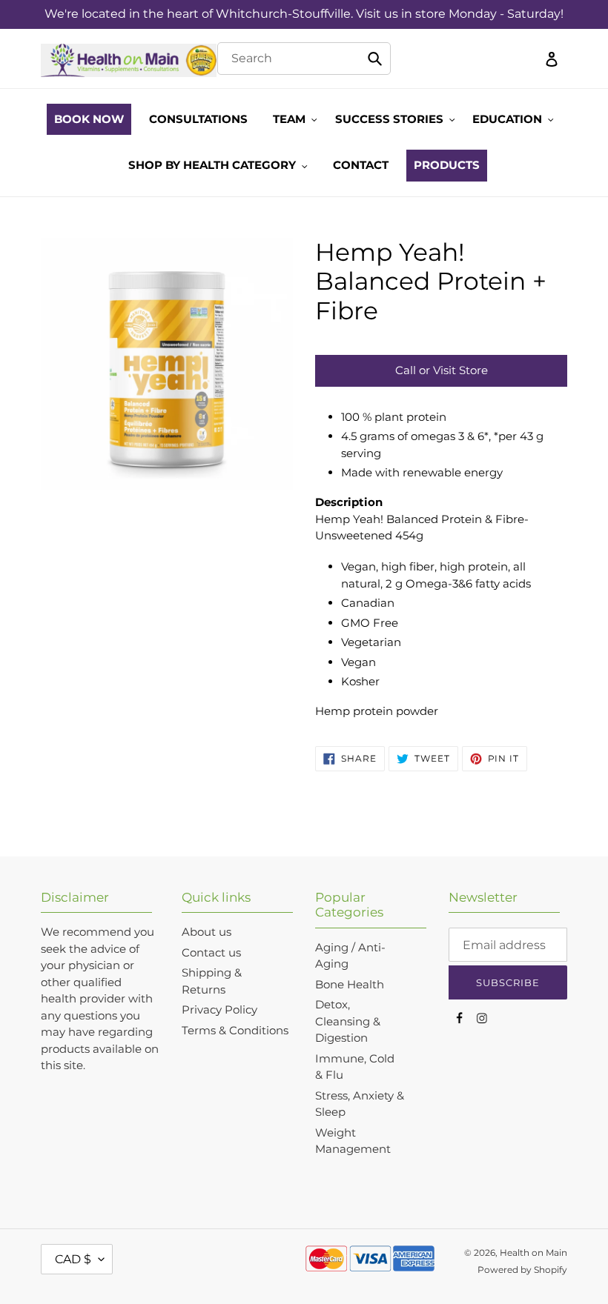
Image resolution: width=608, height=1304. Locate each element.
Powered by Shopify (522, 1269)
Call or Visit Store (441, 370)
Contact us (211, 952)
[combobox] (304, 58)
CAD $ (73, 1259)
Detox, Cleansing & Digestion (347, 1021)
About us (206, 932)
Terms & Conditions (235, 1030)
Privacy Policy (219, 1009)
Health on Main (533, 1252)
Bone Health (349, 984)
